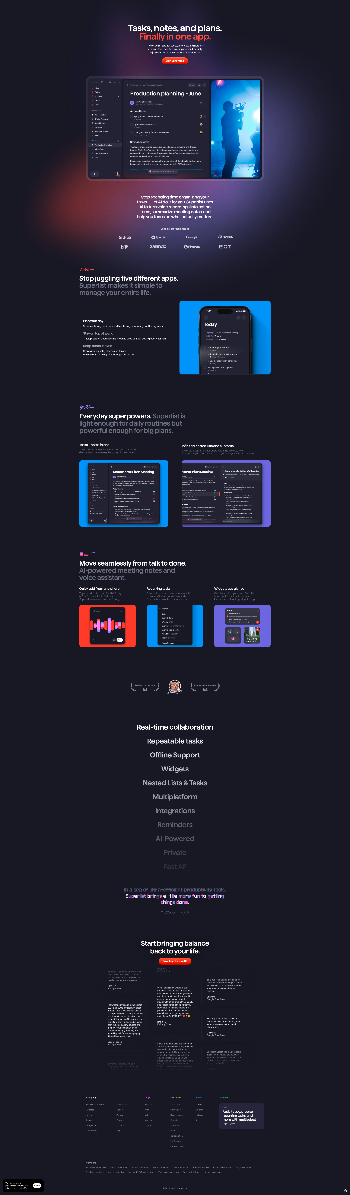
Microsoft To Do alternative (141, 1172)
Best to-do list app (191, 1172)
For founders (176, 1141)
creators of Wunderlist (187, 52)
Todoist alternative (118, 1167)
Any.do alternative (116, 1172)
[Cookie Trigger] (345, 1190)
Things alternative (243, 1167)
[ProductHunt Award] (145, 687)
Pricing (89, 1115)
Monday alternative (222, 1167)
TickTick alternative (95, 1172)
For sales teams (177, 1146)
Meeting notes (176, 1110)
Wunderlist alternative (96, 1167)
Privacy (119, 1115)
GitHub (199, 1104)
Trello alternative (180, 1167)
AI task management (214, 1172)
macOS (148, 1104)
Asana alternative (160, 1167)
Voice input (175, 1125)
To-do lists (175, 1104)
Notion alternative (140, 1167)
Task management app (168, 1172)
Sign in (148, 1125)
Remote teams (176, 1115)
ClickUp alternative (200, 1167)
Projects (174, 1120)
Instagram (200, 1115)
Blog (118, 1130)
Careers (89, 1120)
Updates (90, 1110)
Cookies (120, 1110)
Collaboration (176, 1136)
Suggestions (91, 1125)
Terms (119, 1120)
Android (149, 1120)
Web (147, 1110)
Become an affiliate (95, 1104)
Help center (91, 1130)
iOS (146, 1115)
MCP (172, 1130)
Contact (120, 1125)
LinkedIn (199, 1110)
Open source (122, 1104)
